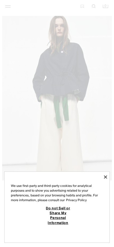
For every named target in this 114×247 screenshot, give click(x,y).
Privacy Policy (76, 200)
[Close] (105, 177)
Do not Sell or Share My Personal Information (58, 215)
